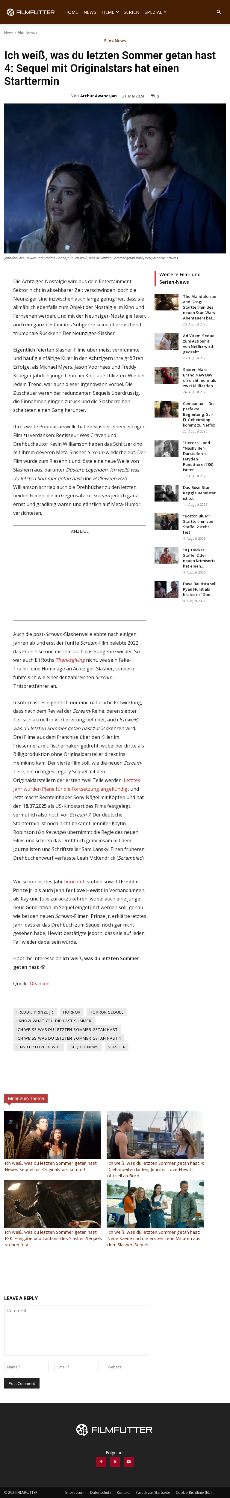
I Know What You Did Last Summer (54, 1020)
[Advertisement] (80, 577)
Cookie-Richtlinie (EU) (193, 1492)
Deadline (39, 983)
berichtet (74, 881)
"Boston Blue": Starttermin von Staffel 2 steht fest (198, 524)
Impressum (74, 1492)
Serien (131, 12)
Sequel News (84, 1047)
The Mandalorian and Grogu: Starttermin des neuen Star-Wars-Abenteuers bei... (200, 307)
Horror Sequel (106, 1012)
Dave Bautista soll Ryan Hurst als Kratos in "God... (200, 589)
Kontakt (123, 1492)
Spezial (153, 12)
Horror (72, 1012)
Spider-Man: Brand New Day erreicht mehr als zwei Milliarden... (199, 377)
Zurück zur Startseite (152, 1492)
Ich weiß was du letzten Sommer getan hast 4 (68, 1038)
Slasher (117, 1047)
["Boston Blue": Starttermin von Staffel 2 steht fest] (166, 521)
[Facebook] (101, 1462)
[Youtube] (129, 1462)
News (90, 12)
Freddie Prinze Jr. (35, 1012)
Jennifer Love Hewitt (38, 1047)
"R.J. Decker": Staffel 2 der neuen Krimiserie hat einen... (199, 558)
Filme (108, 12)
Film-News (26, 32)
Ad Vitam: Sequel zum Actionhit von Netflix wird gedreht (199, 344)
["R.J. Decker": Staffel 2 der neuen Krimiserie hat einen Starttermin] (166, 555)
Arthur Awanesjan (98, 95)
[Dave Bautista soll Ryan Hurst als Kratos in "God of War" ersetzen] (166, 589)
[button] (218, 12)
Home (71, 12)
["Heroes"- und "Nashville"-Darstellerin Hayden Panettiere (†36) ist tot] (166, 448)
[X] (115, 1462)
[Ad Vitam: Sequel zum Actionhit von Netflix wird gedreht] (166, 341)
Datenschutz (100, 1492)
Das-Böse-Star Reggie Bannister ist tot (199, 493)
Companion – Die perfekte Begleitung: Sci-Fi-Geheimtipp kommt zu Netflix (199, 414)
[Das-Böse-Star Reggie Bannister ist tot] (166, 493)
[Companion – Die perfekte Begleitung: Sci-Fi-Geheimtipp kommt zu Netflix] (166, 409)
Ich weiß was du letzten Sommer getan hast (67, 1029)
